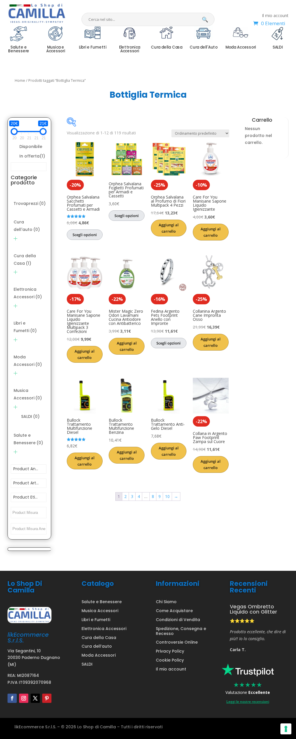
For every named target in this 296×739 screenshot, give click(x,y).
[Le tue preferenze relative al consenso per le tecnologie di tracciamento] (285, 728)
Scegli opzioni (85, 234)
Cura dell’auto (97, 646)
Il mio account (275, 16)
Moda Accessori (28, 360)
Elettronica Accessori (28, 293)
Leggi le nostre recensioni (247, 701)
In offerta (32, 156)
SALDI (30, 416)
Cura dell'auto (27, 225)
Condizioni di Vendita (178, 620)
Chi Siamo (166, 602)
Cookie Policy (170, 660)
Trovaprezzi (30, 203)
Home (20, 80)
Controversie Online (177, 642)
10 (167, 496)
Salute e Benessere (28, 439)
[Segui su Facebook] (12, 698)
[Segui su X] (35, 698)
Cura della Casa (25, 259)
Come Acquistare (174, 611)
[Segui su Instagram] (23, 698)
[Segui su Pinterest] (46, 698)
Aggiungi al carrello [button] (169, 228)
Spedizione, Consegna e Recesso (181, 631)
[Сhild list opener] (15, 238)
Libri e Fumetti (25, 327)
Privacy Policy (170, 651)
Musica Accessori (28, 394)
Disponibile (30, 146)
